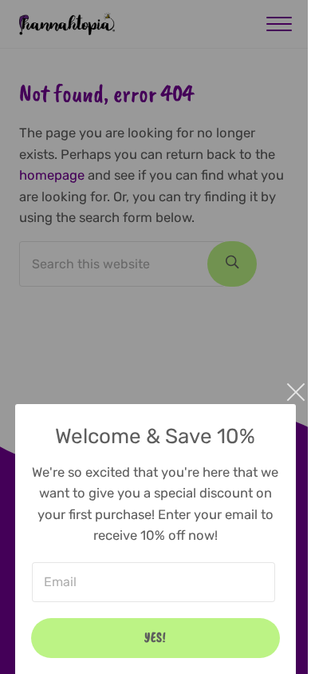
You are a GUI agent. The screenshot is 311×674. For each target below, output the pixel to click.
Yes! (155, 637)
